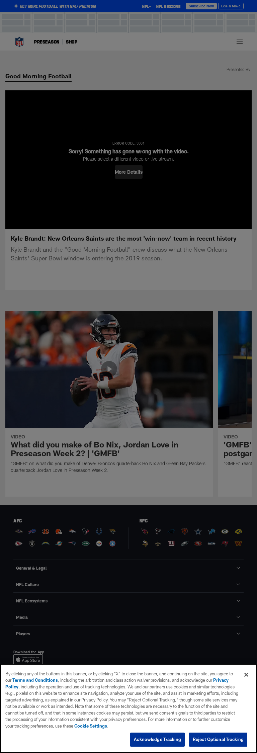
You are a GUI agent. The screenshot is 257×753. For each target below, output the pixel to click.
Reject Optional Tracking (218, 739)
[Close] (246, 674)
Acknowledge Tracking (157, 739)
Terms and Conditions (35, 680)
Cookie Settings (90, 726)
